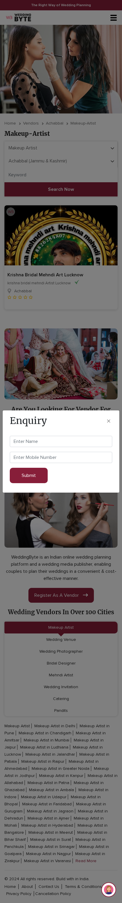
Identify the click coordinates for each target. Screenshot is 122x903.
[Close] (108, 420)
